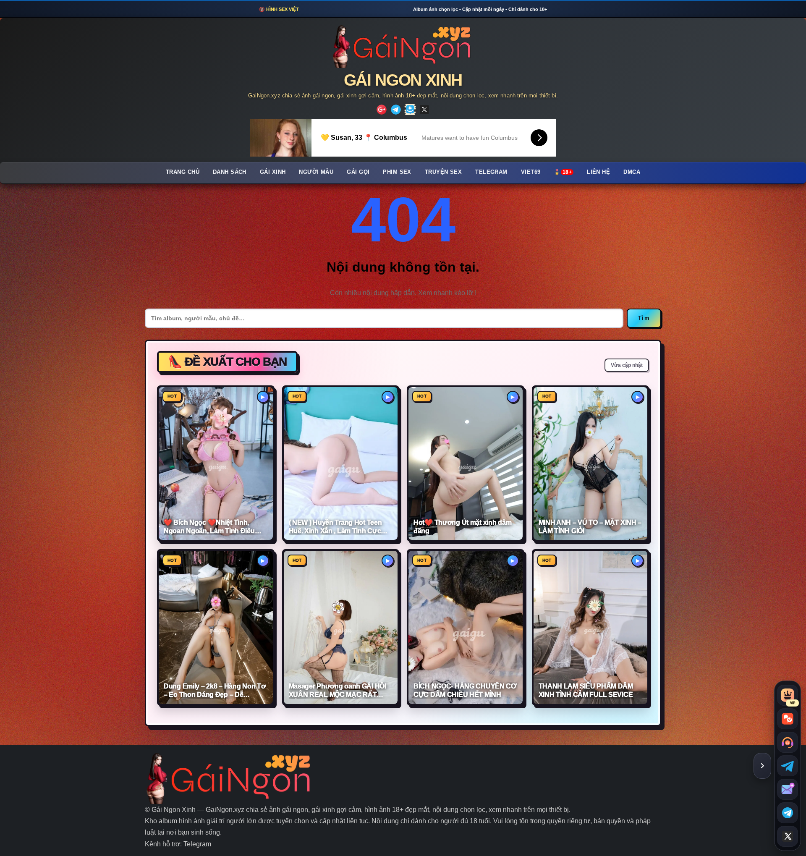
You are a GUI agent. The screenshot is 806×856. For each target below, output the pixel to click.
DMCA (631, 172)
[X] (424, 109)
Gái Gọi (358, 172)
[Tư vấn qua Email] (787, 789)
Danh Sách (229, 172)
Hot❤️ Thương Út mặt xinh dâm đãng (462, 526)
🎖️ (563, 172)
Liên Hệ (598, 172)
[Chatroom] (787, 718)
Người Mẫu (316, 172)
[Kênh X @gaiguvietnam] (787, 836)
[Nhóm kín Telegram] (787, 812)
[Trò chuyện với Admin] (787, 742)
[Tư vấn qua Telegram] (787, 765)
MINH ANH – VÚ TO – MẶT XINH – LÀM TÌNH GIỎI (590, 526)
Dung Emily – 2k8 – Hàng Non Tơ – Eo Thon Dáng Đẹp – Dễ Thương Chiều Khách (214, 691)
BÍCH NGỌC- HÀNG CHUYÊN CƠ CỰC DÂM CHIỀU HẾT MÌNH (465, 690)
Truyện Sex (443, 172)
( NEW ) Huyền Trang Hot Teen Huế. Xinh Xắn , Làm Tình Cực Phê (335, 527)
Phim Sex (397, 172)
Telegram (491, 172)
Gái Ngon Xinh (403, 80)
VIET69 (531, 172)
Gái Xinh (273, 172)
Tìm (644, 318)
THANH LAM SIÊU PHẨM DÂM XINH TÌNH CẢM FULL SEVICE (586, 690)
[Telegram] (396, 109)
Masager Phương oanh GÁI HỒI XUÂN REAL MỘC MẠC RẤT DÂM (337, 691)
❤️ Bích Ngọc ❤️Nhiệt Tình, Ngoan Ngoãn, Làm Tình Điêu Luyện (209, 527)
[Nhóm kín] (410, 109)
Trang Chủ (182, 172)
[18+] (381, 109)
